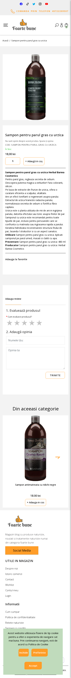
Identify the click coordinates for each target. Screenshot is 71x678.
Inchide (23, 652)
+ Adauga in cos (35, 502)
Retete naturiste (14, 622)
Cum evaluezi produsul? (20, 317)
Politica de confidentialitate (20, 617)
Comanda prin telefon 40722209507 (41, 11)
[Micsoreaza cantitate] (7, 161)
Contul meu (11, 590)
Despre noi (11, 568)
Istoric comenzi (13, 574)
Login (8, 595)
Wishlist (9, 584)
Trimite (55, 375)
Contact (9, 579)
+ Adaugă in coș (34, 161)
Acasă (5, 40)
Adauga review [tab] (13, 298)
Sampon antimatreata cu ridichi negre (35, 484)
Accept (33, 665)
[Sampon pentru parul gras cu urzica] (35, 87)
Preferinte (39, 652)
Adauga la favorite (17, 259)
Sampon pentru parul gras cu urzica (29, 40)
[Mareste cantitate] (17, 161)
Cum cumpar (12, 611)
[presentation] (58, 457)
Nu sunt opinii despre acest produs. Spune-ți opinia (29, 141)
